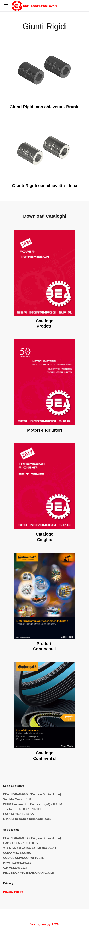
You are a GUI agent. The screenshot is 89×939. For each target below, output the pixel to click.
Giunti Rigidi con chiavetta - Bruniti (45, 107)
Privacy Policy (13, 891)
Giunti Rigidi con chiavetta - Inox (44, 185)
